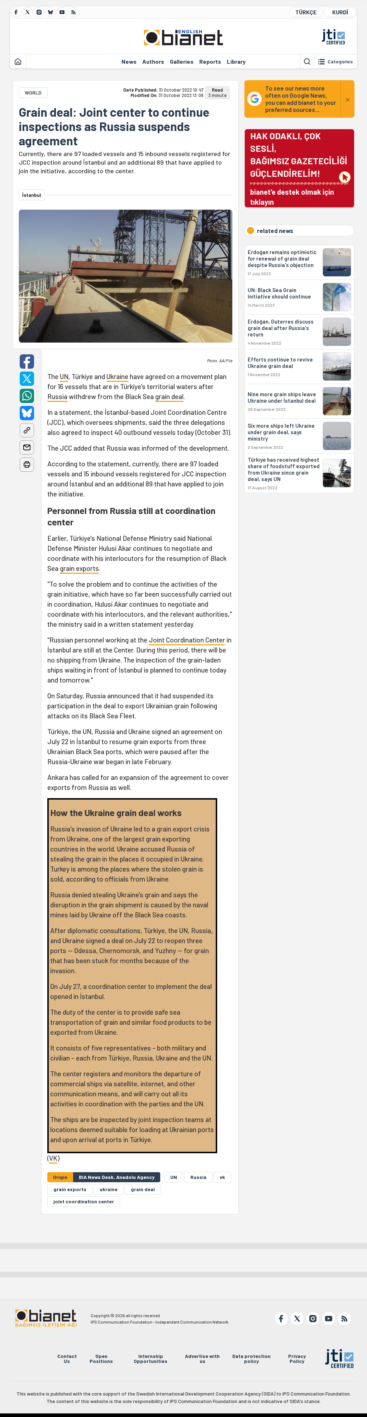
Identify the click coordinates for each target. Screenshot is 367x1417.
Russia (57, 396)
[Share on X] (27, 379)
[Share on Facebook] (27, 361)
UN (64, 376)
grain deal (169, 396)
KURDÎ (340, 12)
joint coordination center (83, 1201)
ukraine (109, 1189)
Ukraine (117, 376)
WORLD (33, 92)
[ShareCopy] (27, 430)
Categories (340, 61)
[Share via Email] (27, 447)
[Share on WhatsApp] (27, 396)
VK (53, 1158)
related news (275, 230)
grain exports (79, 568)
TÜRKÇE (306, 12)
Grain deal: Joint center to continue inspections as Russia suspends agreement (114, 126)
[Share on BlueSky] (27, 413)
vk (222, 1177)
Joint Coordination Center (187, 640)
